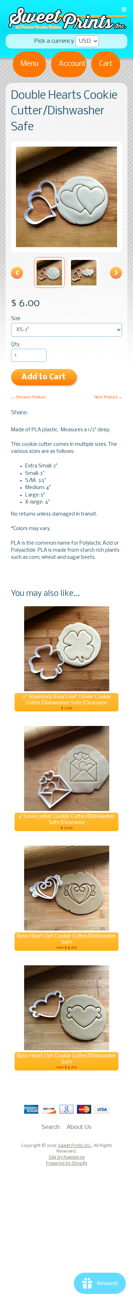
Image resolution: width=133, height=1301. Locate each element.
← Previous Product (28, 397)
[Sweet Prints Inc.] (66, 26)
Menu (29, 64)
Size (16, 319)
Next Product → (108, 397)
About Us (79, 1127)
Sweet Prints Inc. (75, 1146)
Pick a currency (54, 41)
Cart (105, 64)
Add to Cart (44, 377)
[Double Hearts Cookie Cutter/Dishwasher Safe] (49, 272)
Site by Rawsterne (67, 1157)
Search (50, 1127)
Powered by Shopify (66, 1163)
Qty (15, 344)
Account (72, 64)
